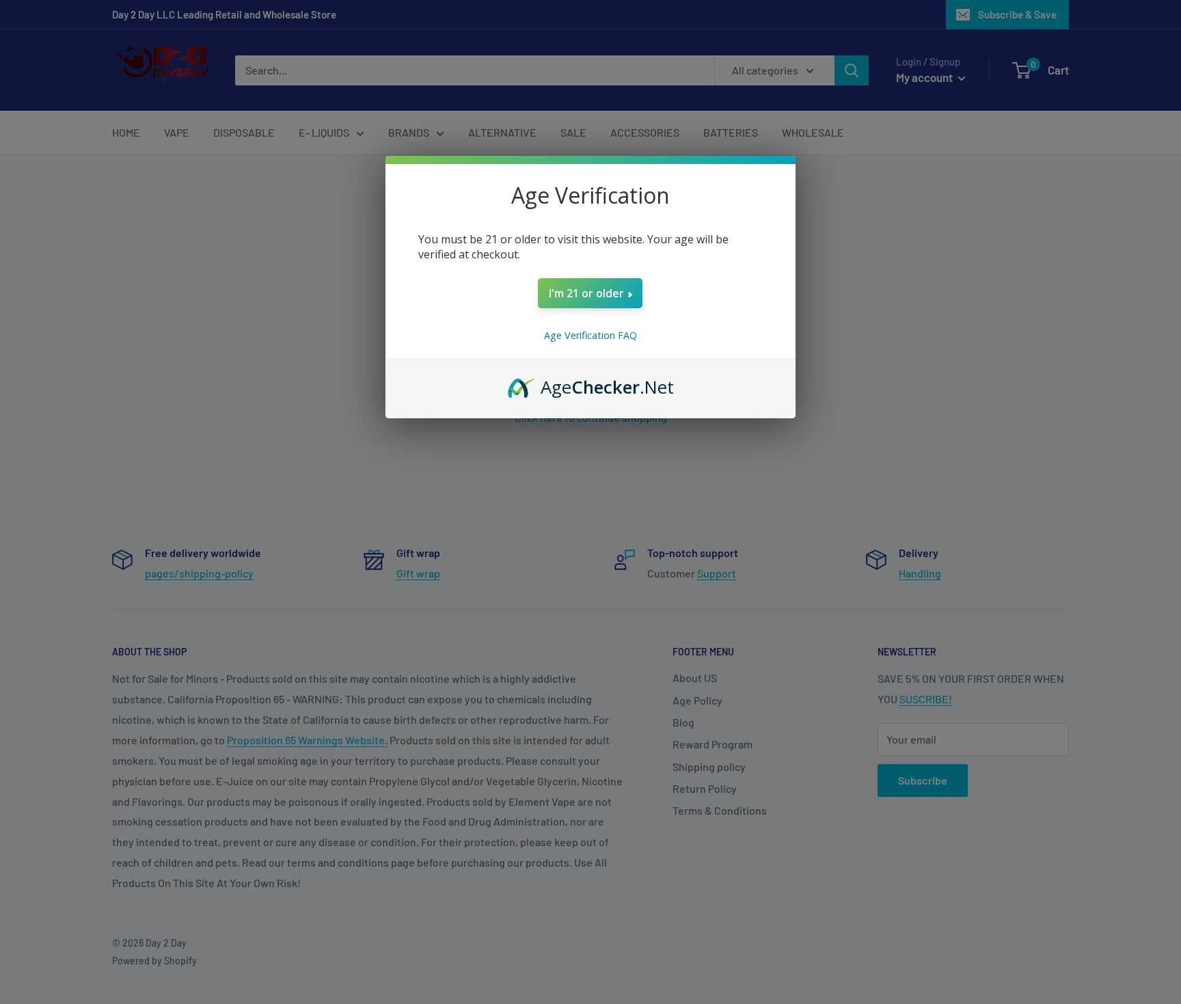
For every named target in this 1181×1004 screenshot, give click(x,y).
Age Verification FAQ (590, 335)
